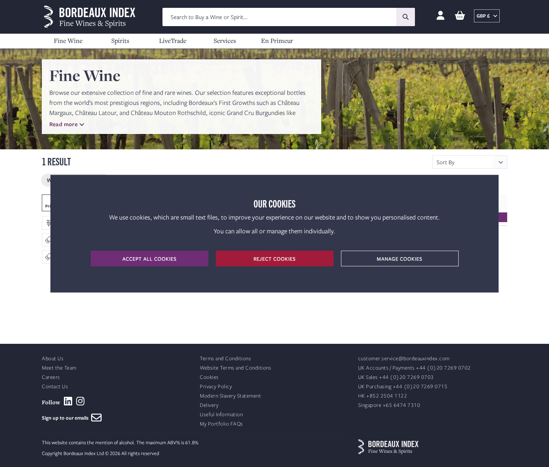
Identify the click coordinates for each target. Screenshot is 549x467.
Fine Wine (68, 40)
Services (225, 40)
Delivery (209, 405)
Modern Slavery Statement (230, 396)
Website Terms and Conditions (235, 368)
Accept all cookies (149, 258)
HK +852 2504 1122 (382, 396)
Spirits (120, 40)
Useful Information (221, 414)
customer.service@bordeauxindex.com (404, 358)
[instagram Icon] (80, 401)
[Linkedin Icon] (68, 401)
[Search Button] (405, 17)
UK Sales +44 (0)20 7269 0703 (396, 377)
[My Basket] (459, 15)
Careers (51, 377)
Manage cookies (399, 258)
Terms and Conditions (225, 358)
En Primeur (277, 40)
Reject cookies (275, 258)
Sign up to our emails (66, 417)
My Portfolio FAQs (221, 424)
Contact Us (55, 386)
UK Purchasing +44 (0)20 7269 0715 (403, 386)
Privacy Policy (216, 386)
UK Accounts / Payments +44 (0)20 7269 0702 (414, 368)
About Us (52, 358)
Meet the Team (59, 368)
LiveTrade (172, 40)
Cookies (209, 377)
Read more (63, 124)
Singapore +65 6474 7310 (389, 405)
